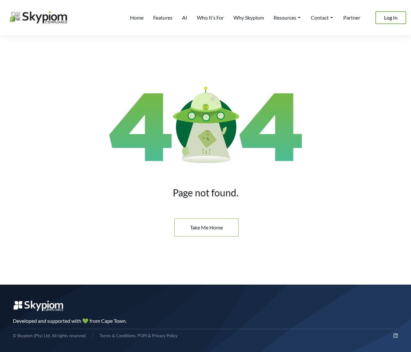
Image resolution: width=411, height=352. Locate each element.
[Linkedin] (395, 335)
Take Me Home (206, 227)
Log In (391, 17)
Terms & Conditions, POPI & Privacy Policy (139, 335)
